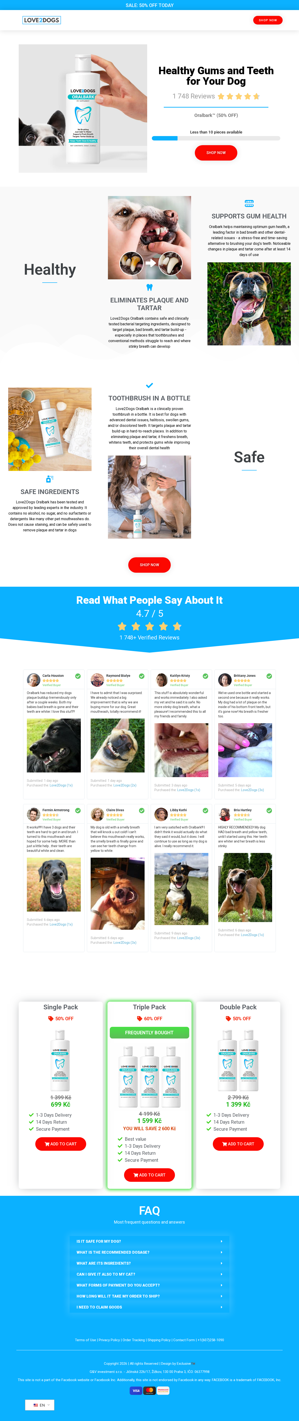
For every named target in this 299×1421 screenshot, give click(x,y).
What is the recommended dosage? (113, 1252)
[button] (149, 1241)
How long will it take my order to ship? (118, 1296)
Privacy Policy (109, 1340)
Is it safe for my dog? (99, 1241)
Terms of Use (85, 1340)
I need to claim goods (99, 1307)
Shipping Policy (159, 1340)
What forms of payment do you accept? (118, 1285)
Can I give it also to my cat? (106, 1274)
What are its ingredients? (104, 1263)
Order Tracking (134, 1340)
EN (42, 1405)
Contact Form (184, 1340)
